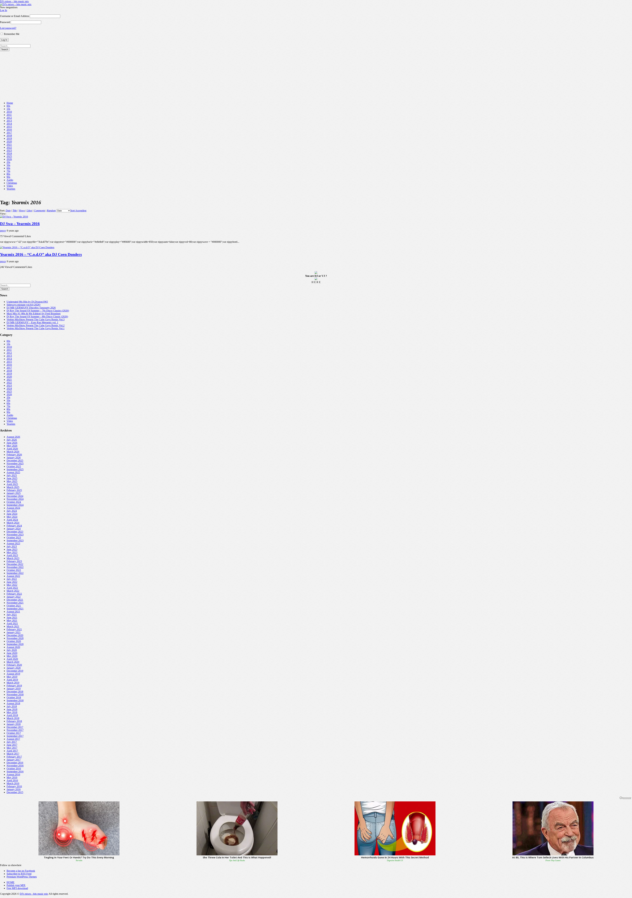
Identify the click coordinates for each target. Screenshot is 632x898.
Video (10, 185)
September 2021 (15, 608)
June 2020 (12, 653)
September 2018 (15, 700)
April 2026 (12, 448)
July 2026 (12, 439)
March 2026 (13, 451)
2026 (9, 159)
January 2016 (14, 789)
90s (8, 177)
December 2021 (15, 599)
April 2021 (12, 623)
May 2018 (12, 712)
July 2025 (12, 475)
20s (8, 162)
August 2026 (13, 436)
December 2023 (15, 531)
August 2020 (13, 647)
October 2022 (14, 570)
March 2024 (13, 522)
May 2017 (12, 747)
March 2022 (13, 590)
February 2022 (14, 593)
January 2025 (14, 493)
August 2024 (13, 508)
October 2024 (14, 502)
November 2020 (15, 638)
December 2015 (15, 792)
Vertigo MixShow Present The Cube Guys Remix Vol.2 (36, 325)
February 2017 (14, 756)
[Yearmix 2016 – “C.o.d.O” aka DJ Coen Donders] (27, 247)
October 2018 (14, 697)
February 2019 (14, 685)
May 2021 (12, 620)
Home (10, 103)
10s (8, 108)
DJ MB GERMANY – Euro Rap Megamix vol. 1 (32, 322)
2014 (9, 123)
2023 (9, 150)
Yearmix (11, 188)
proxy (3, 230)
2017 (9, 132)
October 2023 (14, 537)
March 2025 (13, 487)
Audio (10, 180)
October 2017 (14, 733)
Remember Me (11, 34)
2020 (9, 141)
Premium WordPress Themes (22, 876)
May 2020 (12, 656)
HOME (10, 882)
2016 (9, 129)
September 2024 (15, 505)
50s (8, 165)
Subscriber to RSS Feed (19, 873)
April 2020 (12, 659)
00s (8, 105)
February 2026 (14, 454)
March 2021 (13, 626)
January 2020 (14, 667)
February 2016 (14, 786)
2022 (9, 147)
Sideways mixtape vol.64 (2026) (23, 304)
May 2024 (12, 516)
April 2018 (12, 715)
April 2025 (12, 484)
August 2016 (13, 774)
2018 (9, 135)
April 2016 (12, 780)
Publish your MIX (16, 885)
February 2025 (14, 490)
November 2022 (15, 567)
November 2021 (15, 602)
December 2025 (15, 460)
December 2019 (15, 670)
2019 (9, 138)
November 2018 (15, 694)
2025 (9, 156)
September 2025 (15, 469)
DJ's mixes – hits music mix (14, 1)
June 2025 (12, 478)
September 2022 (15, 573)
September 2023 (15, 540)
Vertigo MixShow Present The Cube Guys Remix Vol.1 (36, 328)
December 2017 (15, 727)
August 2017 (13, 739)
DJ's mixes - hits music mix (34, 893)
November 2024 (15, 499)
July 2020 (12, 650)
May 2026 (12, 445)
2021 (9, 144)
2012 (9, 117)
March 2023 (13, 558)
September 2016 (15, 771)
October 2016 (14, 768)
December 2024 (15, 496)
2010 (9, 111)
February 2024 (14, 525)
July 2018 (12, 706)
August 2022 (13, 576)
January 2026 (14, 457)
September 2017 (15, 736)
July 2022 (12, 579)
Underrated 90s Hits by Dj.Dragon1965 (27, 301)
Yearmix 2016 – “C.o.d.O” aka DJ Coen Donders (41, 254)
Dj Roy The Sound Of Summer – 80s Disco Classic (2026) (37, 316)
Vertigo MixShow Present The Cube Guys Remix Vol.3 (36, 319)
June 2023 (12, 549)
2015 (9, 126)
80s (8, 174)
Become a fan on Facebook (21, 870)
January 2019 (14, 688)
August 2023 (13, 543)
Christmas (12, 183)
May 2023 (12, 552)
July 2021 (12, 614)
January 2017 (14, 759)
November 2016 (15, 765)
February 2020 (14, 665)
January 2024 (14, 528)
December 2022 (15, 564)
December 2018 (15, 691)
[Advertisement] (316, 76)
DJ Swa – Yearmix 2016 (20, 223)
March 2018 (13, 718)
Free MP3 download (17, 888)
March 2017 (13, 753)
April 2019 (12, 679)
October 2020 (14, 641)
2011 (9, 114)
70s (8, 171)
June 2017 (12, 744)
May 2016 (12, 777)
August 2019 (13, 673)
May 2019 (12, 676)
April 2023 (12, 555)
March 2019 (13, 682)
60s (8, 168)
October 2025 (14, 466)
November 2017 (15, 730)
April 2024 (12, 519)
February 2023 (14, 561)
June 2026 (12, 442)
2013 (9, 120)
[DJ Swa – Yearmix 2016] (14, 216)
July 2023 (12, 546)
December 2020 (15, 635)
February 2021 (14, 629)
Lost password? (8, 28)
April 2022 (12, 587)
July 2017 (12, 742)
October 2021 (14, 605)
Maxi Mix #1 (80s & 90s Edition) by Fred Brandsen (34, 313)
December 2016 (15, 762)
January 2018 (14, 724)
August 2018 (13, 703)
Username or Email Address (14, 16)
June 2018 (12, 709)
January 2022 (14, 596)
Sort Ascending (78, 210)
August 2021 (13, 611)
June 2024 (12, 513)
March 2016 (13, 783)
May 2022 (12, 585)
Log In (3, 10)
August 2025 (13, 472)
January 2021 (14, 632)
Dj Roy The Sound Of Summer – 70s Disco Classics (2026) (38, 310)
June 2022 (12, 582)
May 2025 (12, 481)
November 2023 (15, 534)
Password (5, 22)
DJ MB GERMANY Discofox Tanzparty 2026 (31, 307)
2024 (9, 153)
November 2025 (15, 463)
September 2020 (15, 644)
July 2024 (12, 510)
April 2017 (12, 750)
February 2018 (14, 721)
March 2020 (13, 662)
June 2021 (12, 617)
